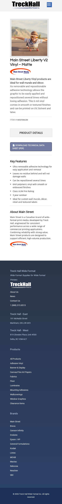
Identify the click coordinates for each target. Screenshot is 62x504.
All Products (15, 359)
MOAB (13, 457)
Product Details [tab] (31, 132)
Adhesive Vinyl (16, 363)
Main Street (15, 422)
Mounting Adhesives (19, 390)
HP (18, 439)
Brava (12, 426)
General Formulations (19, 444)
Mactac (13, 462)
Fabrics (13, 377)
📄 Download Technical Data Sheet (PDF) (28, 147)
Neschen (14, 471)
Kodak (13, 448)
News (12, 296)
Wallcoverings (16, 394)
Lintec (13, 453)
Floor (12, 381)
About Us (14, 292)
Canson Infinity (17, 430)
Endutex (13, 435)
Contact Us (15, 301)
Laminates (15, 385)
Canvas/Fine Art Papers (20, 372)
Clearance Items (17, 403)
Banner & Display (17, 368)
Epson (13, 439)
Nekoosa (14, 466)
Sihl (11, 475)
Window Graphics (18, 399)
